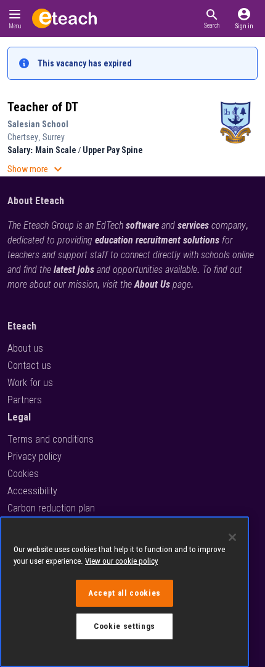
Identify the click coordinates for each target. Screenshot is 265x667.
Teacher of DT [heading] (42, 107)
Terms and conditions (50, 439)
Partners (24, 400)
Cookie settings (124, 626)
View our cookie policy (121, 561)
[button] (211, 18)
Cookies (23, 474)
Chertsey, (25, 137)
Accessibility (32, 491)
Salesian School (37, 124)
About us (25, 348)
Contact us (29, 365)
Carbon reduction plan (51, 508)
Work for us (30, 383)
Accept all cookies (124, 593)
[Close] (232, 537)
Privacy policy (34, 456)
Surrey (54, 137)
